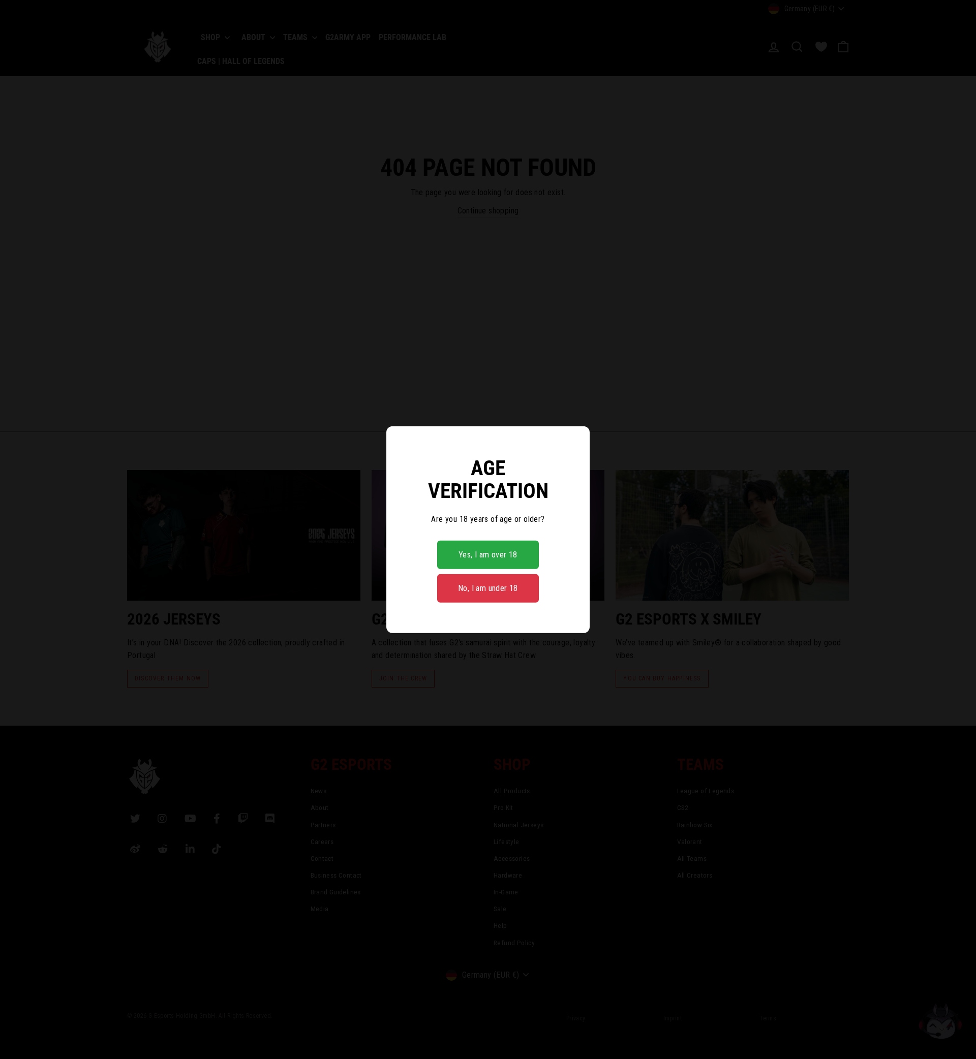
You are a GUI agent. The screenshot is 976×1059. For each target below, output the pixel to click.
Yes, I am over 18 (488, 554)
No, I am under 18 (488, 588)
